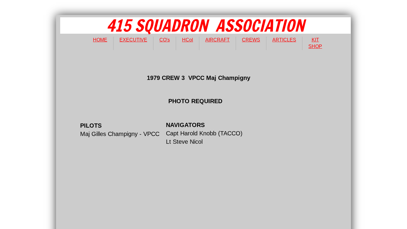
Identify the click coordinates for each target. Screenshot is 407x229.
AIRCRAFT (217, 39)
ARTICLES (284, 39)
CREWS (251, 39)
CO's (164, 39)
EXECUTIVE (133, 39)
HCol (187, 39)
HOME (100, 39)
